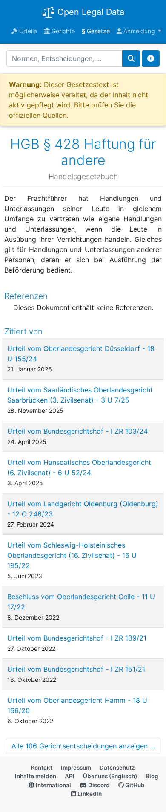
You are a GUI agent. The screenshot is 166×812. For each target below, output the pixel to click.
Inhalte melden (35, 776)
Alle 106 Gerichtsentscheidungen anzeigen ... (83, 746)
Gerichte (62, 31)
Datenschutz (117, 767)
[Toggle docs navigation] (151, 58)
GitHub (134, 785)
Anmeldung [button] (139, 31)
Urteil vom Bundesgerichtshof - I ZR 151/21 (76, 669)
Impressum (76, 767)
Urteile (27, 31)
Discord (98, 785)
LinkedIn (89, 793)
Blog (152, 776)
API (69, 776)
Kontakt (41, 767)
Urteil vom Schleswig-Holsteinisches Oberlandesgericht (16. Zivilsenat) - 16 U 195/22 (72, 555)
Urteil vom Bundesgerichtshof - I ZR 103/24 (77, 431)
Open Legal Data (89, 12)
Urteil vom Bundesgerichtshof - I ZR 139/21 (76, 638)
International (52, 785)
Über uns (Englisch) (110, 776)
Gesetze (96, 31)
